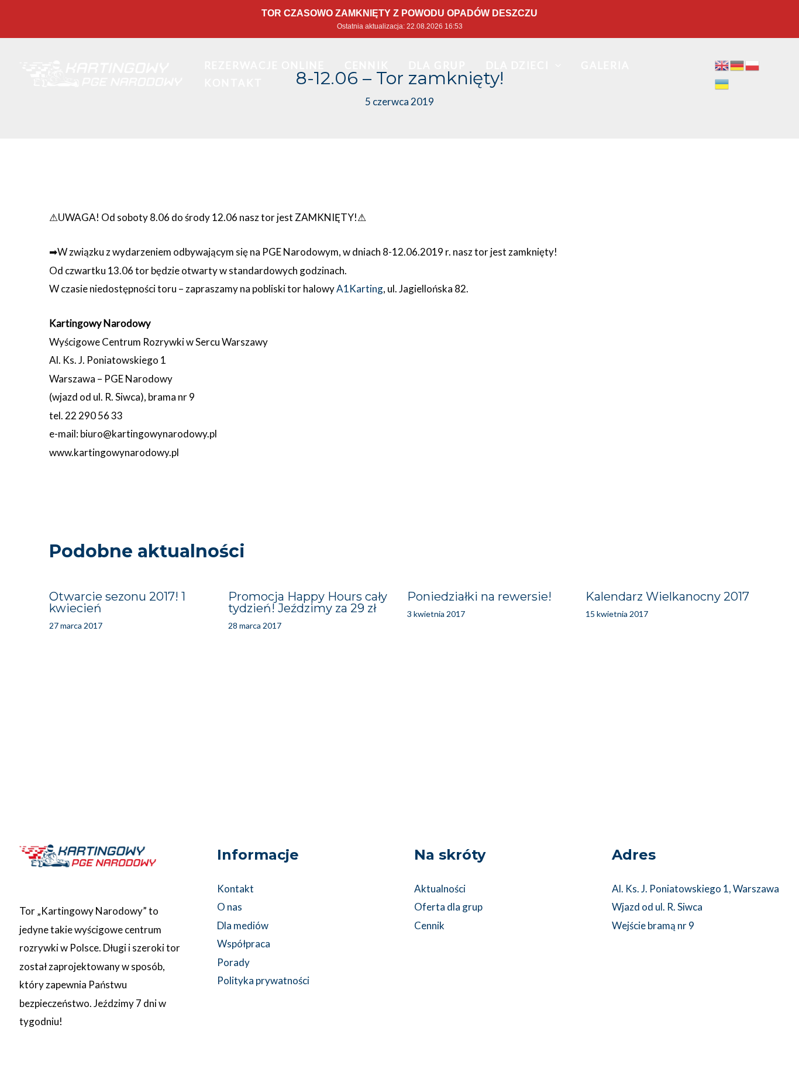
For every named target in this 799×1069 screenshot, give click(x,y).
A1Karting (359, 288)
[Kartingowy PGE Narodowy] (100, 72)
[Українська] (722, 83)
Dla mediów (242, 925)
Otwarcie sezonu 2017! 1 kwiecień (117, 602)
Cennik (429, 925)
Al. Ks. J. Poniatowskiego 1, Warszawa (695, 888)
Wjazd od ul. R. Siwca (657, 907)
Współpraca (243, 943)
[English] (722, 64)
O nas (229, 907)
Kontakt (235, 888)
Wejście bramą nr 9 (653, 925)
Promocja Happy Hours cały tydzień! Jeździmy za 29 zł (307, 602)
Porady (233, 962)
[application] (555, 65)
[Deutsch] (737, 64)
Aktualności (440, 888)
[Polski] (752, 64)
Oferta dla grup (448, 907)
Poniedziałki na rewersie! (479, 596)
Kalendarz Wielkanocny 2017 (667, 596)
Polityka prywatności (263, 980)
